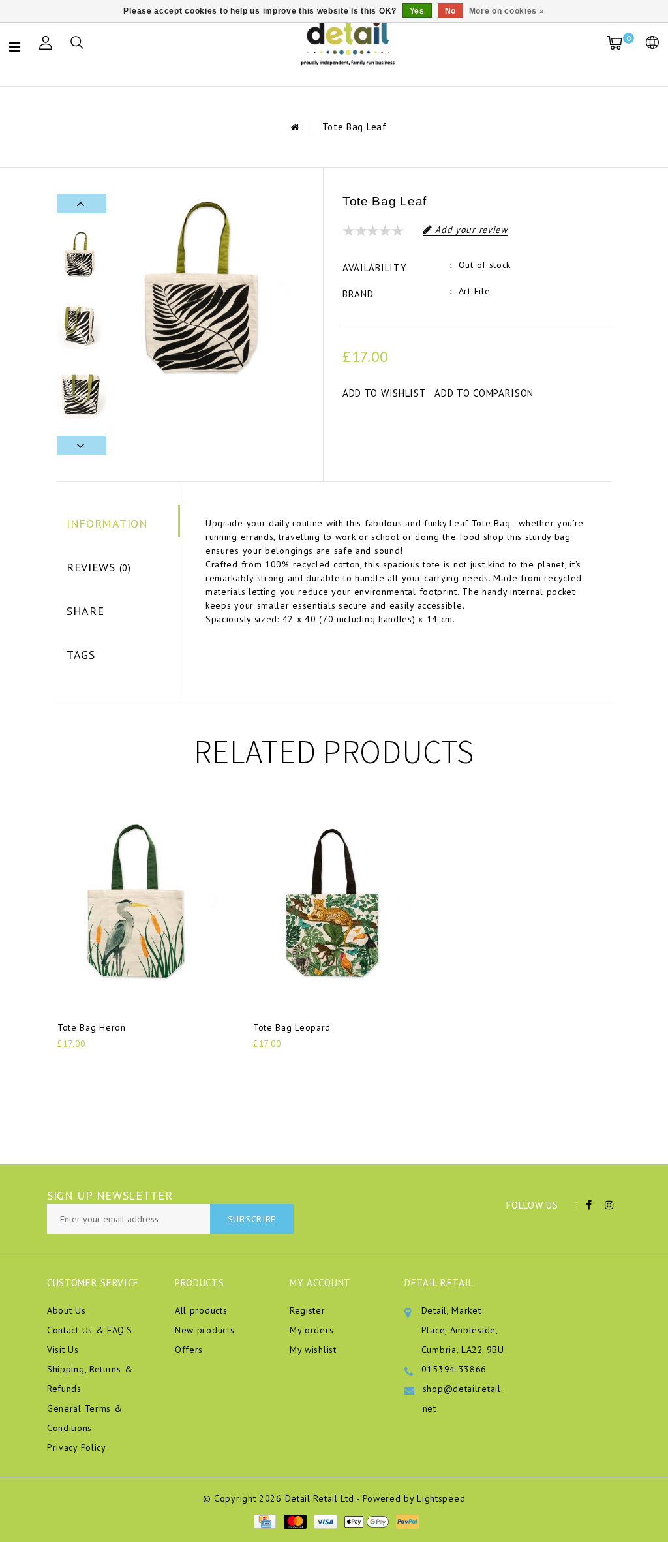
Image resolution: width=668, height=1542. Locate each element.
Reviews (99, 567)
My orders (311, 1330)
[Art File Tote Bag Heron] (138, 904)
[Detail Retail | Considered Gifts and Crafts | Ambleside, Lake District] (349, 43)
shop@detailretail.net (463, 1398)
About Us (66, 1310)
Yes (417, 11)
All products (201, 1310)
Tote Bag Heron (91, 1027)
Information (107, 523)
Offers (189, 1349)
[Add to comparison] (129, 1065)
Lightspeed (441, 1498)
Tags (81, 654)
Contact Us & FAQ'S (89, 1330)
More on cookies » (507, 11)
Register (308, 1310)
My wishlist (313, 1349)
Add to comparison (484, 393)
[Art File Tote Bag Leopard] (334, 904)
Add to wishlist (384, 393)
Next (81, 445)
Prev (81, 203)
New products (204, 1330)
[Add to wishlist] (98, 1066)
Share (85, 610)
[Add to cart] (65, 1065)
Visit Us (63, 1349)
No (450, 11)
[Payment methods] (264, 1521)
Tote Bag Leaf (354, 127)
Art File (475, 291)
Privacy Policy (76, 1447)
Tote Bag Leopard (292, 1027)
